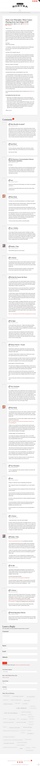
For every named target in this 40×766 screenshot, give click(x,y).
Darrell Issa (23, 714)
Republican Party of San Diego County (11, 730)
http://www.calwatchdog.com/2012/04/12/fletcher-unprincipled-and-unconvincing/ (22, 313)
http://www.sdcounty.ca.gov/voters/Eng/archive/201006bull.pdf (19, 577)
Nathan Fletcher (14, 727)
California (25, 703)
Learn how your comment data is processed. (22, 664)
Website (4, 657)
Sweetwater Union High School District (10, 747)
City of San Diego (11, 713)
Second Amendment (21, 745)
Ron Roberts (29, 730)
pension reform (27, 727)
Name (4, 645)
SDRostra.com (31, 91)
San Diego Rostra (9, 743)
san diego (30, 733)
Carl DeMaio (21, 708)
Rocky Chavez (23, 730)
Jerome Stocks (31, 716)
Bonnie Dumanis (8, 704)
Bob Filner (27, 700)
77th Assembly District (18, 696)
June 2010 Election (9, 722)
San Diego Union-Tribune (22, 742)
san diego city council (8, 736)
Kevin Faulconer (21, 722)
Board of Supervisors (16, 700)
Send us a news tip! (5, 677)
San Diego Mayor (28, 739)
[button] (20, 10)
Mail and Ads (31, 724)
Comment (5, 631)
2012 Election (31, 696)
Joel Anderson (24, 719)
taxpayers (28, 747)
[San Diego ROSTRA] (31, 760)
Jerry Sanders (12, 719)
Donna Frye (30, 714)
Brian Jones (17, 703)
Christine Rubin (32, 706)
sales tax (23, 732)
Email (4, 651)
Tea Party (33, 747)
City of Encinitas (33, 708)
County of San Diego (26, 712)
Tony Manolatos (29, 750)
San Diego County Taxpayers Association (13, 739)
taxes (21, 748)
